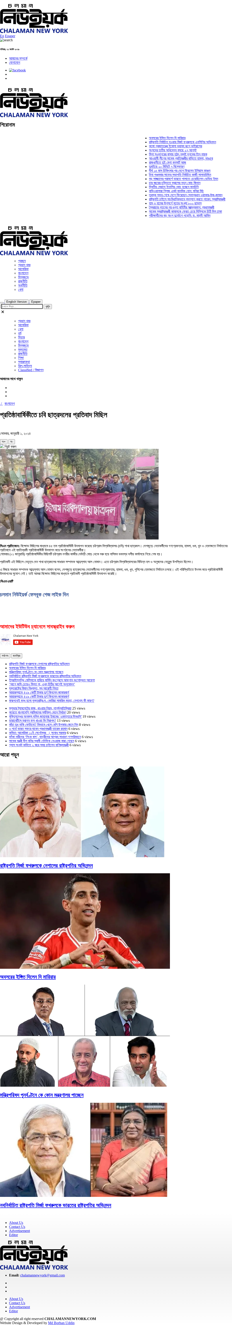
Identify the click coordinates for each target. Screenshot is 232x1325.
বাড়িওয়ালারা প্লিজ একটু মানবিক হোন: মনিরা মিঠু (162, 191)
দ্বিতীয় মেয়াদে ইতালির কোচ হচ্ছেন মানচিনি (160, 187)
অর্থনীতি (22, 285)
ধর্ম (19, 333)
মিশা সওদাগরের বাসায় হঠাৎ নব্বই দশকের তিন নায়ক (164, 154)
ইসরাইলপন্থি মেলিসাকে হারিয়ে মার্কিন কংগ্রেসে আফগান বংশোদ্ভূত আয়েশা (52, 680)
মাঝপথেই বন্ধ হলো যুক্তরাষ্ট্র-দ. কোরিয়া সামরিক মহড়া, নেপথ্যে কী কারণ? (51, 701)
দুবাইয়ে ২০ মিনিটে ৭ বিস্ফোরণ (153, 166)
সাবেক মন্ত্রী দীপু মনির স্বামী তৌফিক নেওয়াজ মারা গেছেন (41, 741)
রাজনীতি (22, 281)
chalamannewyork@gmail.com (42, 1275)
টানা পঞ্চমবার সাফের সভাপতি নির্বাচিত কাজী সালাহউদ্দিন (166, 175)
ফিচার (21, 337)
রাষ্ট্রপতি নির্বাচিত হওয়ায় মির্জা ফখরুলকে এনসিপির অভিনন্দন (169, 142)
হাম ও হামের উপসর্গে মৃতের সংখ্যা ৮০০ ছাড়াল (161, 203)
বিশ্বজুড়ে (23, 277)
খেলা (20, 289)
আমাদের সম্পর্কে (18, 58)
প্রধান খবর (24, 265)
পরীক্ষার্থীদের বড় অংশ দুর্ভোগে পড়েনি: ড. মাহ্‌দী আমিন (166, 215)
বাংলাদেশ (23, 273)
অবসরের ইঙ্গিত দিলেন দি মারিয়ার (153, 138)
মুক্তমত (22, 349)
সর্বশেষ (5, 655)
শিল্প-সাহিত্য (25, 366)
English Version (16, 301)
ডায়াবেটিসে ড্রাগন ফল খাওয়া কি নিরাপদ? (32, 720)
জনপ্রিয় (16, 655)
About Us (16, 1223)
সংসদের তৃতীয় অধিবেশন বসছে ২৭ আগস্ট (159, 150)
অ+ (4, 441)
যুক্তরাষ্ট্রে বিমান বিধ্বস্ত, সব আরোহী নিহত (33, 688)
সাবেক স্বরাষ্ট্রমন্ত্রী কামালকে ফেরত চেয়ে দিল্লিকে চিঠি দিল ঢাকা (171, 211)
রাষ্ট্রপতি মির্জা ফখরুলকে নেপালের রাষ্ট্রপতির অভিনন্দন (39, 664)
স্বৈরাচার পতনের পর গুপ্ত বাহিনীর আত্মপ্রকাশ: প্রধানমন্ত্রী (168, 207)
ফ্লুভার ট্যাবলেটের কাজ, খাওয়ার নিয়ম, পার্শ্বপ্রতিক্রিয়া (40, 708)
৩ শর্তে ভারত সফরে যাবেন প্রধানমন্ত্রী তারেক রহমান (38, 729)
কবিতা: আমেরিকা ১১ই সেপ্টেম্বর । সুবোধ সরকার (37, 733)
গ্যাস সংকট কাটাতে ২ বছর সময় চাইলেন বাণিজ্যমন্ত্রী (39, 745)
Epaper (10, 36)
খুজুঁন (48, 306)
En (2, 36)
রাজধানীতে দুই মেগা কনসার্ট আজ (154, 162)
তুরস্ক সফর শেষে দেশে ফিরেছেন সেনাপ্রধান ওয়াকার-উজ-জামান (172, 195)
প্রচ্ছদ (22, 261)
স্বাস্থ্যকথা (24, 362)
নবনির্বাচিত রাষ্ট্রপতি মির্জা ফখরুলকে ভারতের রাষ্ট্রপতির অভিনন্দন (45, 676)
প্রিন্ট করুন (10, 447)
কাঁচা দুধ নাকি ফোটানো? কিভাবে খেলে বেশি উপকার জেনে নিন (43, 725)
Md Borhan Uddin (61, 1323)
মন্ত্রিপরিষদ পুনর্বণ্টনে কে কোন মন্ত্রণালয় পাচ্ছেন (36, 672)
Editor (13, 1235)
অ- (11, 441)
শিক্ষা (21, 358)
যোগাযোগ (14, 62)
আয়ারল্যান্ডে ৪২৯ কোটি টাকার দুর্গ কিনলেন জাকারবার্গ (39, 692)
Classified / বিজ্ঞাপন (31, 370)
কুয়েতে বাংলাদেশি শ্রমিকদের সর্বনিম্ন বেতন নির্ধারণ (37, 712)
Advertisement (19, 1231)
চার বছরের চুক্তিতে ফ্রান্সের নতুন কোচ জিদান (161, 183)
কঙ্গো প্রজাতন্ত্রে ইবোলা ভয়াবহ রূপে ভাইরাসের (161, 146)
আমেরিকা (23, 269)
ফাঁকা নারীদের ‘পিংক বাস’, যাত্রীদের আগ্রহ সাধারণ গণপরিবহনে (45, 737)
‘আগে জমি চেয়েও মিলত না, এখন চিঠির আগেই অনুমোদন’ (42, 684)
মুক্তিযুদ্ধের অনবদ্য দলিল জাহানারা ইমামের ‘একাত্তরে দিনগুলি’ (45, 716)
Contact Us (17, 1227)
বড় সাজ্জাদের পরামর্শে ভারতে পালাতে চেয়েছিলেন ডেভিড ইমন (170, 179)
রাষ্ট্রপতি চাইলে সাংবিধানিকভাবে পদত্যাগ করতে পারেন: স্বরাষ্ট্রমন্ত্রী (173, 199)
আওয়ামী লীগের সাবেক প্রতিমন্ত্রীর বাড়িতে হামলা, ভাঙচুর (167, 158)
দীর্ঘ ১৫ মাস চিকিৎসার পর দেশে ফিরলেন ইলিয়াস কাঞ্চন (166, 171)
